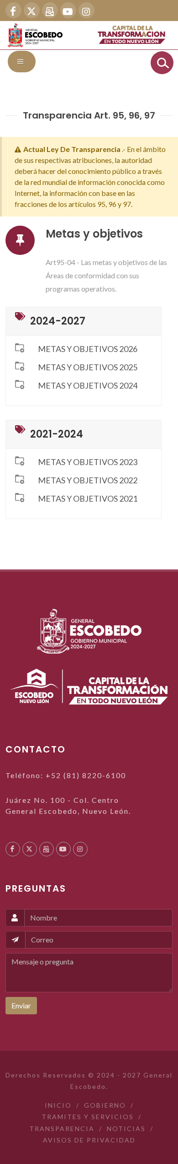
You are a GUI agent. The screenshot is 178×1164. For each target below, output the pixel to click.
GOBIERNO (105, 1105)
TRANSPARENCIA (61, 1128)
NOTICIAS (126, 1128)
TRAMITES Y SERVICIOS (88, 1117)
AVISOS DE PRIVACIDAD (89, 1140)
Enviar (21, 1005)
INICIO (58, 1105)
